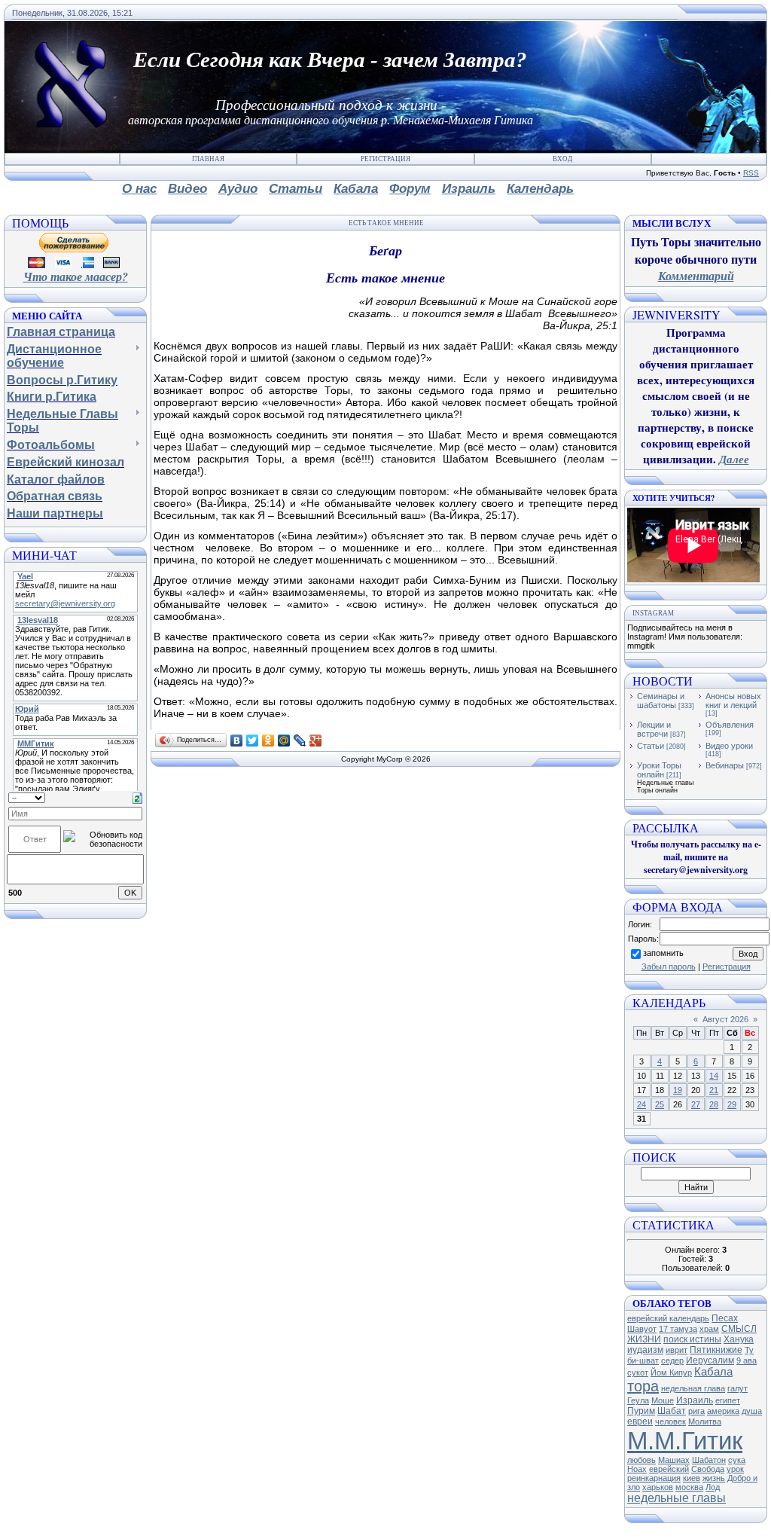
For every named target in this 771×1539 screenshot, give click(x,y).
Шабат (671, 1411)
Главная (208, 159)
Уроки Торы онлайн (659, 770)
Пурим (641, 1411)
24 (641, 1104)
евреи (640, 1421)
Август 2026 (725, 1019)
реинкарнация (654, 1478)
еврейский (669, 1468)
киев (691, 1478)
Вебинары (724, 765)
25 (659, 1104)
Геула (638, 1400)
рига (696, 1410)
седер (672, 1360)
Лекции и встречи (654, 729)
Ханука (739, 1339)
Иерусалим (710, 1360)
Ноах (637, 1468)
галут (737, 1388)
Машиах (674, 1459)
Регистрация (385, 159)
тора (643, 1386)
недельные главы (676, 1498)
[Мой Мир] (284, 740)
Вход (562, 159)
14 (713, 1075)
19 (677, 1090)
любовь (641, 1459)
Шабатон (709, 1459)
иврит (676, 1349)
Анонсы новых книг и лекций (733, 701)
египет (727, 1400)
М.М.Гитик (684, 1441)
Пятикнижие (716, 1350)
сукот (637, 1372)
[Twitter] (253, 740)
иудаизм (645, 1350)
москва (689, 1487)
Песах (725, 1318)
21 (713, 1090)
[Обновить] (137, 797)
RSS (751, 173)
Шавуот (642, 1328)
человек (670, 1421)
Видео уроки (729, 745)
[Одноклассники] (268, 740)
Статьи (650, 745)
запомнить (663, 952)
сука (736, 1459)
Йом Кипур (671, 1372)
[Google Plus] (316, 740)
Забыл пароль (668, 966)
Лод (712, 1487)
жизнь (713, 1478)
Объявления (729, 724)
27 (695, 1104)
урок (735, 1468)
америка (723, 1410)
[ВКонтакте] (237, 740)
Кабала (713, 1372)
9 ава (746, 1360)
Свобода (707, 1468)
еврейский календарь (668, 1318)
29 (731, 1104)
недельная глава (693, 1388)
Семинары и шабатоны (660, 701)
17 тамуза (678, 1328)
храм (709, 1328)
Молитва (704, 1421)
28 (713, 1104)
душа (752, 1410)
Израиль (694, 1400)
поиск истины (692, 1339)
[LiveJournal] (300, 740)
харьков (657, 1487)
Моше (662, 1400)
